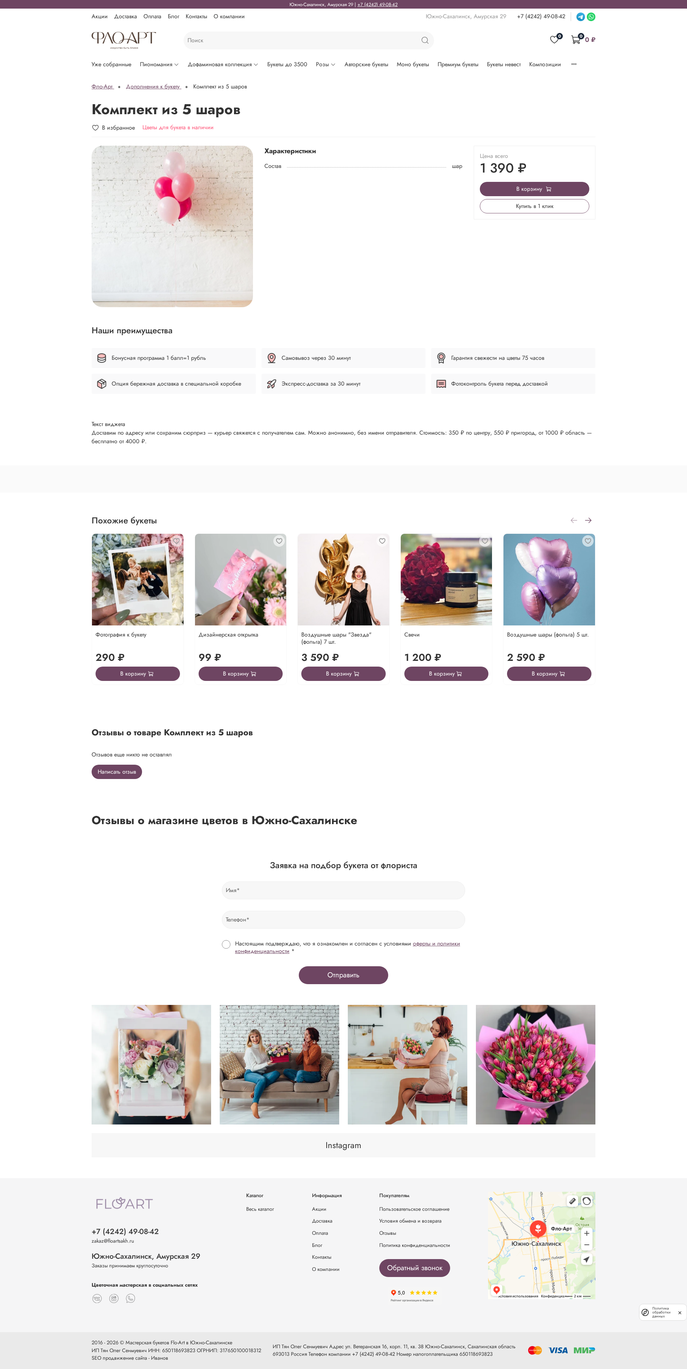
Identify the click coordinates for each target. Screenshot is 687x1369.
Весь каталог (260, 1209)
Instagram (343, 1145)
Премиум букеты (458, 64)
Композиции (545, 64)
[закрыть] (679, 1312)
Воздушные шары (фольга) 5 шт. (548, 634)
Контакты (196, 16)
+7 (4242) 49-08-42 (377, 4)
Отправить (343, 975)
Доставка (125, 16)
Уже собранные (111, 64)
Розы (322, 64)
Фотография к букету (121, 634)
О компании (229, 16)
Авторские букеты (366, 64)
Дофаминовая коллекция (220, 64)
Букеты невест (504, 64)
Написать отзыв (117, 772)
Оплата (152, 16)
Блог (173, 16)
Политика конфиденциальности (414, 1245)
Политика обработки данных (661, 1312)
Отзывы (387, 1233)
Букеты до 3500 (287, 64)
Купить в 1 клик (535, 206)
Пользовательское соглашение (414, 1209)
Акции (100, 16)
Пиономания (156, 64)
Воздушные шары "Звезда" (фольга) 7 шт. (336, 638)
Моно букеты (413, 64)
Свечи (412, 634)
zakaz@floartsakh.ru (113, 1240)
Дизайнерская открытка (228, 634)
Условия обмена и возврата (410, 1220)
